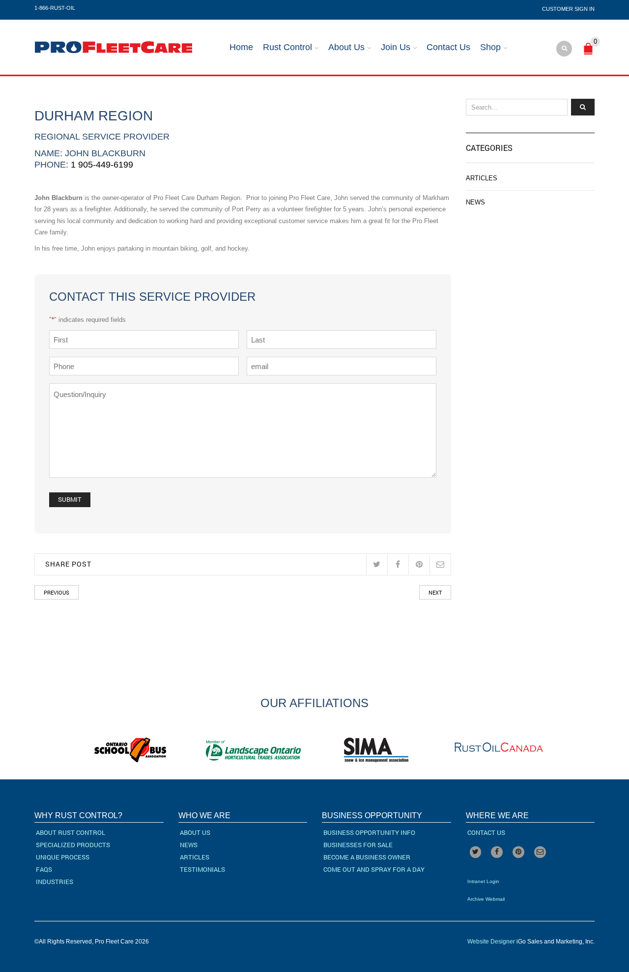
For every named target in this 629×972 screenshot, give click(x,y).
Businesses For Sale (358, 845)
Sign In (584, 9)
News (475, 202)
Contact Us (448, 47)
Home (241, 47)
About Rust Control (70, 832)
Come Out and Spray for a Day (374, 869)
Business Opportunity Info (369, 832)
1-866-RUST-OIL (54, 8)
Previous (56, 592)
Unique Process (62, 857)
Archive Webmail (486, 899)
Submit (70, 499)
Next (435, 592)
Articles (481, 178)
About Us (346, 47)
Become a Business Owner (366, 857)
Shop (490, 47)
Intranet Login (483, 881)
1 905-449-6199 (102, 165)
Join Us (395, 47)
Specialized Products (73, 845)
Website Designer (491, 941)
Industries (54, 882)
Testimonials (202, 869)
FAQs (44, 869)
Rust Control (287, 47)
